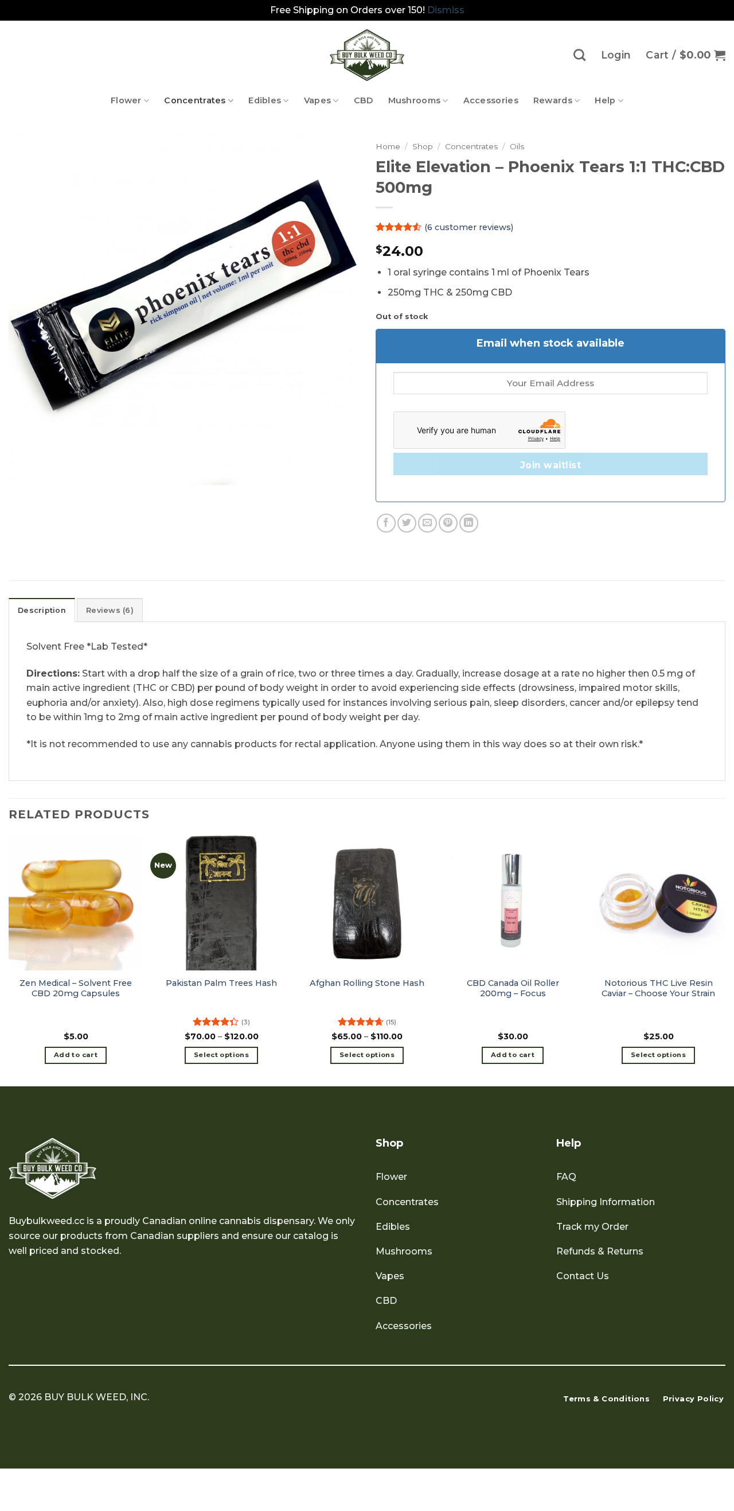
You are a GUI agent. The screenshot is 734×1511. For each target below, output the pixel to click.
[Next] (724, 959)
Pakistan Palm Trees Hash (221, 983)
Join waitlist (550, 465)
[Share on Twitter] (406, 523)
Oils (517, 146)
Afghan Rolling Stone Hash (367, 983)
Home (388, 146)
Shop (422, 146)
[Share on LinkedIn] (468, 523)
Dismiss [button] (445, 10)
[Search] (579, 55)
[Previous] (9, 959)
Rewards (552, 100)
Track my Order (592, 1226)
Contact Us (582, 1276)
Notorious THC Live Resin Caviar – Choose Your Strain (658, 988)
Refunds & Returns (599, 1251)
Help (605, 100)
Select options (221, 1055)
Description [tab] (42, 610)
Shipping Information (605, 1202)
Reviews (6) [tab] (110, 610)
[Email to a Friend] (427, 523)
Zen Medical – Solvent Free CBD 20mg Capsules (75, 988)
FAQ (566, 1176)
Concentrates (194, 100)
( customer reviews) (468, 227)
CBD (363, 100)
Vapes (317, 100)
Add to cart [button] (75, 1055)
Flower (126, 100)
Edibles (264, 100)
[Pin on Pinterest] (448, 523)
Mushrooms (414, 100)
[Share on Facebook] (386, 523)
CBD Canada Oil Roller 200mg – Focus (513, 988)
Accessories (490, 100)
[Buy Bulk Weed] (367, 55)
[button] (685, 55)
